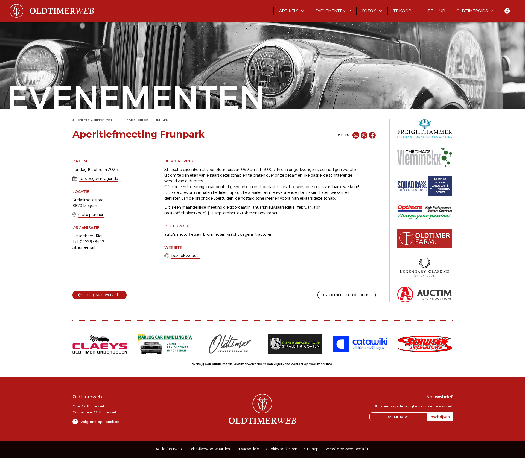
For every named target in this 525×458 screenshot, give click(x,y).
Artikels (289, 10)
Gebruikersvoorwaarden (209, 449)
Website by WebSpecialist (347, 449)
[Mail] (355, 135)
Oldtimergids (472, 10)
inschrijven (440, 417)
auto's (170, 234)
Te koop (402, 10)
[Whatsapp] (364, 135)
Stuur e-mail (83, 247)
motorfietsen (189, 234)
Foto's (369, 10)
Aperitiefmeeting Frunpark (148, 120)
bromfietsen (214, 234)
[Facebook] (372, 135)
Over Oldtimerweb (88, 406)
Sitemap (311, 449)
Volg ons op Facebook (101, 421)
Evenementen (330, 10)
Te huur (436, 10)
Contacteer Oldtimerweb (94, 412)
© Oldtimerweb (169, 449)
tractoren (264, 234)
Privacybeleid (248, 449)
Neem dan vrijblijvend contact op (282, 364)
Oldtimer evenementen (108, 120)
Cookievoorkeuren (281, 449)
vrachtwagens (240, 234)
